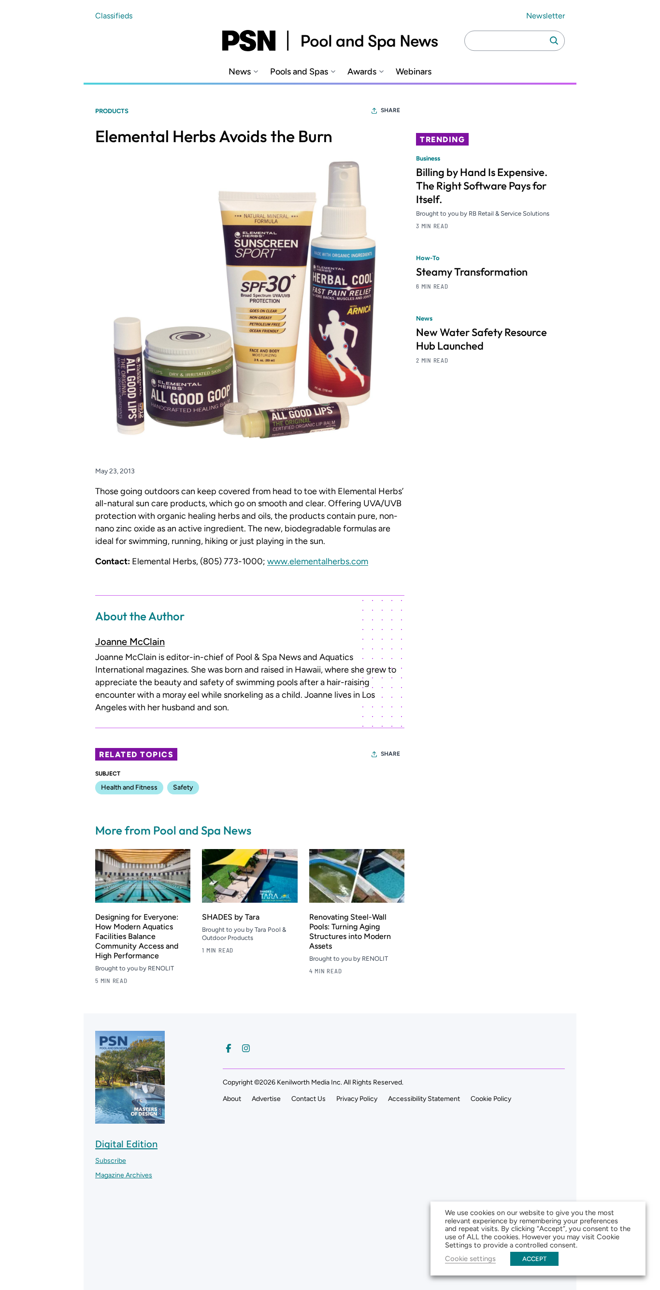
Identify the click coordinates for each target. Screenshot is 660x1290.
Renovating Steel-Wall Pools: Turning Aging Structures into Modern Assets (350, 931)
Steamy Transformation (472, 272)
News (240, 72)
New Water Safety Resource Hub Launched (481, 338)
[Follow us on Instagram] (246, 1048)
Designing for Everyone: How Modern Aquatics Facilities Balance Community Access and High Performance (136, 936)
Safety (183, 787)
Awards (361, 72)
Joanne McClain (130, 641)
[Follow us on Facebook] (228, 1048)
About (232, 1099)
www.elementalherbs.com (317, 561)
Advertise (266, 1099)
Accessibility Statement (424, 1099)
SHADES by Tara (230, 917)
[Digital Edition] (130, 1119)
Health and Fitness (129, 787)
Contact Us (308, 1099)
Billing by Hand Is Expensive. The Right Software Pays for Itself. (481, 185)
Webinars (413, 72)
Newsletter (545, 15)
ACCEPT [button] (534, 1258)
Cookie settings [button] (470, 1258)
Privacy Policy (356, 1099)
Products (112, 111)
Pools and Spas (299, 72)
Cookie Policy (491, 1099)
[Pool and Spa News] (330, 40)
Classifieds (113, 15)
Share (390, 110)
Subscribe (110, 1161)
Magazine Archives (123, 1175)
